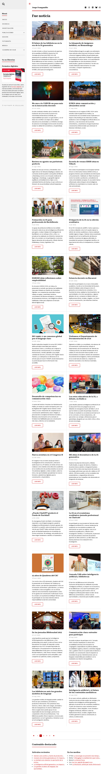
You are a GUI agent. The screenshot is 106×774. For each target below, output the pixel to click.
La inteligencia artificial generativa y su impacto (49, 764)
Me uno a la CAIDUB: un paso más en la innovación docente (47, 104)
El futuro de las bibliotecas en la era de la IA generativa (47, 44)
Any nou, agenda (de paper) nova (82, 762)
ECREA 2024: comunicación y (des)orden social (82, 104)
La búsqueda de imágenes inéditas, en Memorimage (81, 44)
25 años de (45, 575)
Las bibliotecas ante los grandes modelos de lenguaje (47, 692)
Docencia (5, 24)
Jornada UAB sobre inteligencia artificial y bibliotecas (84, 575)
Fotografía (6, 41)
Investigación (7, 28)
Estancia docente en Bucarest (82, 278)
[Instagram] (89, 7)
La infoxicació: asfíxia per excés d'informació (86, 764)
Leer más (37, 74)
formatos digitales (16, 86)
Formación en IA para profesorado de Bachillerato (45, 221)
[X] (96, 7)
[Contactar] (100, 7)
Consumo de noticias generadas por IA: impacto (49, 758)
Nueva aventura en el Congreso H (47, 455)
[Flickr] (85, 7)
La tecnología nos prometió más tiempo (86, 756)
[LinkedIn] (92, 7)
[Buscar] (3, 5)
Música (5, 45)
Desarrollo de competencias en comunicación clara (46, 397)
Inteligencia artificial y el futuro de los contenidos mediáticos (84, 691)
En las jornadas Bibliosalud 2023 (47, 632)
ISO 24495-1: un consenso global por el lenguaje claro (47, 337)
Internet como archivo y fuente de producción (48, 756)
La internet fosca (79, 760)
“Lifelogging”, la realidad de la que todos (86, 758)
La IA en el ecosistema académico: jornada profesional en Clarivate (84, 515)
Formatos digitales (10, 66)
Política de (19, 105)
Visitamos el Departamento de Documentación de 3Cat (83, 337)
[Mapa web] (13, 105)
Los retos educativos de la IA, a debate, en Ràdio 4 (83, 398)
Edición (5, 37)
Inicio (4, 19)
